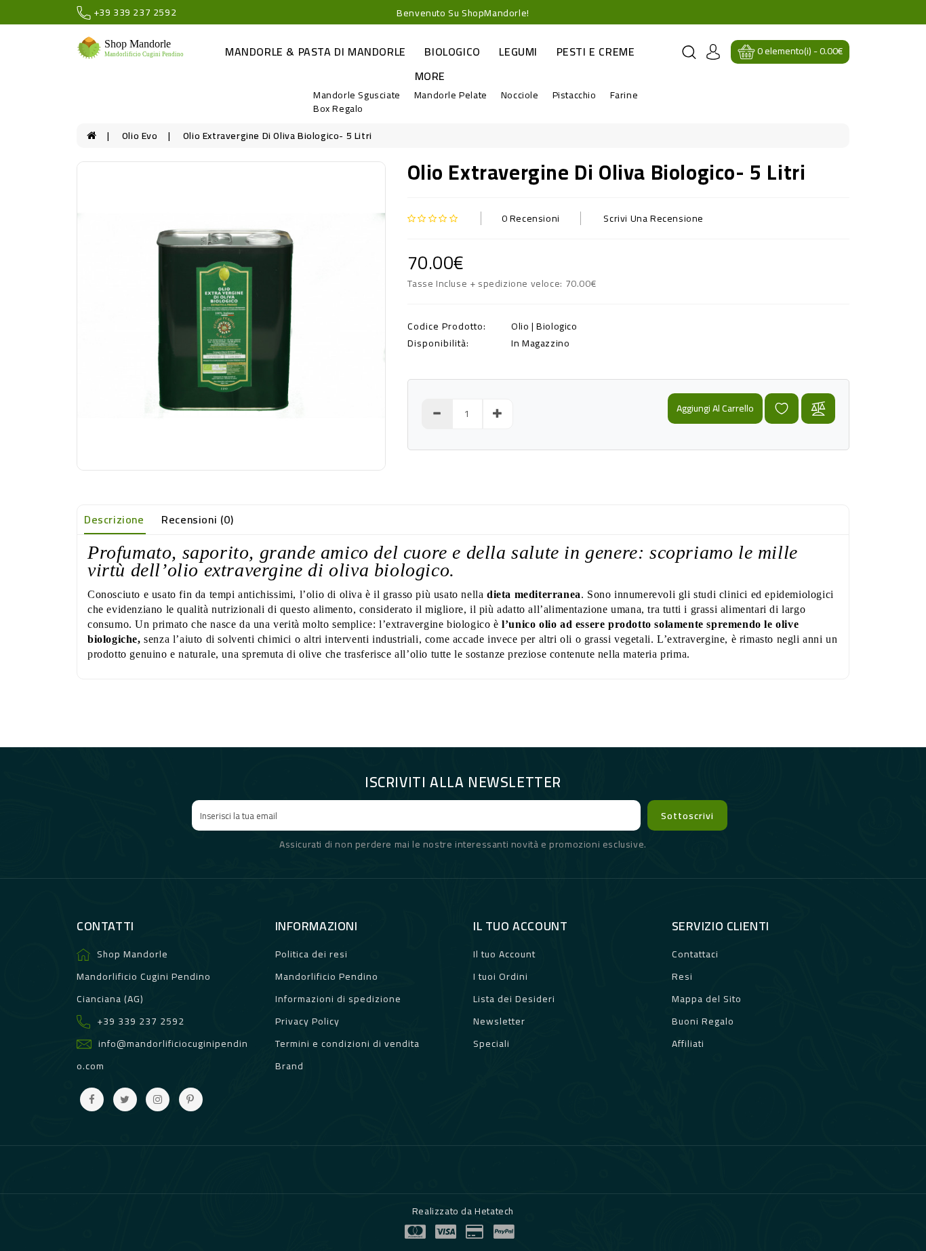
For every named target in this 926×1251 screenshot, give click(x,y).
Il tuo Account (504, 954)
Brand (289, 1066)
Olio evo (337, 104)
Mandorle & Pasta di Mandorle (315, 51)
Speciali (491, 1043)
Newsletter (499, 1021)
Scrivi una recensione (653, 218)
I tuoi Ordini (500, 976)
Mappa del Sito (707, 999)
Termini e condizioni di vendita (347, 1043)
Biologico (452, 51)
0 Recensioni (531, 218)
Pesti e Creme (596, 51)
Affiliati (688, 1043)
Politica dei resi (311, 954)
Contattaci (695, 954)
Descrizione (114, 519)
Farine (624, 95)
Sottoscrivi (687, 816)
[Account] (713, 51)
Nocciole (520, 95)
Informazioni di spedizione (338, 999)
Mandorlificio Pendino (326, 976)
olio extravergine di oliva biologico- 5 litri (277, 135)
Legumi (518, 51)
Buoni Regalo (703, 1021)
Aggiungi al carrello (715, 408)
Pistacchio (574, 95)
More (430, 76)
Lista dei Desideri (514, 999)
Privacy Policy (307, 1021)
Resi (682, 976)
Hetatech (494, 1211)
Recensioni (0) (197, 519)
